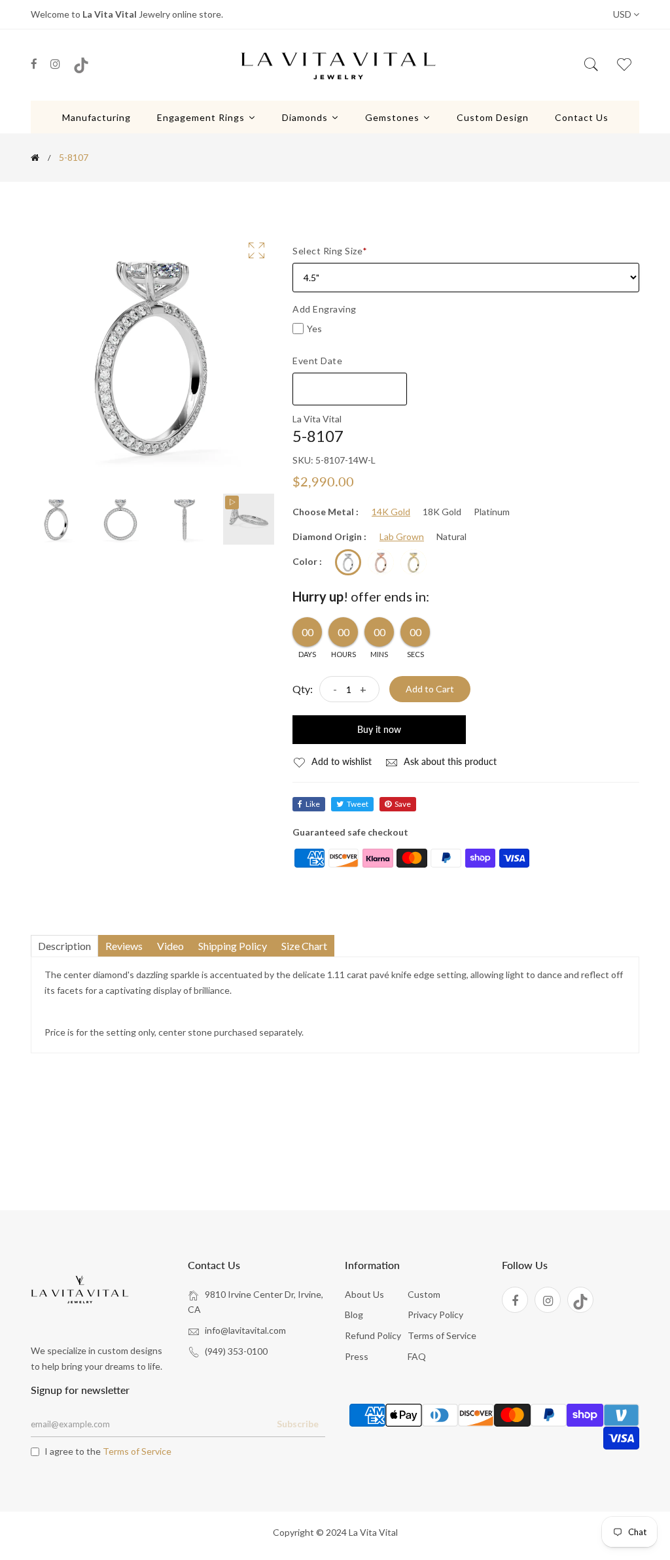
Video (170, 946)
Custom (424, 1294)
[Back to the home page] (35, 157)
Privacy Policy (435, 1314)
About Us (364, 1294)
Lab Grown (401, 536)
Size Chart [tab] (304, 946)
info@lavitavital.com (245, 1330)
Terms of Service (442, 1335)
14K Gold (391, 512)
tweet (357, 804)
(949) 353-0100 (236, 1351)
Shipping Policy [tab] (232, 946)
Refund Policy (373, 1335)
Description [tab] (64, 946)
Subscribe (298, 1423)
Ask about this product (449, 761)
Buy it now (379, 729)
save (403, 804)
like (313, 804)
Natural (451, 536)
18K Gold (442, 512)
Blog (354, 1314)
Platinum (492, 512)
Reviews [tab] (124, 946)
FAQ (417, 1356)
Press (356, 1356)
